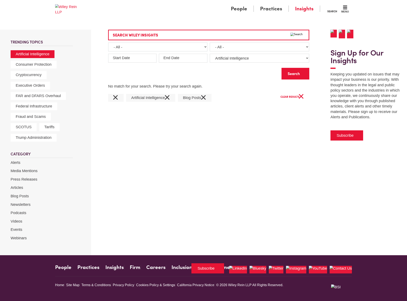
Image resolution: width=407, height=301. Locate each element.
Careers (156, 267)
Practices (271, 8)
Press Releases (24, 179)
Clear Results (292, 97)
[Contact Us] (341, 269)
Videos (16, 221)
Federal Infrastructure (34, 106)
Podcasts (18, 213)
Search (332, 11)
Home (59, 285)
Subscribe (345, 135)
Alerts (15, 162)
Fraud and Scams (31, 116)
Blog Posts (20, 196)
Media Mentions (24, 171)
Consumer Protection (34, 64)
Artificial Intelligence (32, 54)
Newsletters (21, 204)
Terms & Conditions (96, 285)
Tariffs (49, 127)
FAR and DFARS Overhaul (38, 96)
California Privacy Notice (195, 285)
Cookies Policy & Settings (155, 285)
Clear (271, 72)
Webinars (19, 238)
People (239, 8)
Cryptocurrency (29, 75)
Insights (304, 8)
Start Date (121, 58)
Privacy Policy (123, 285)
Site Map (72, 285)
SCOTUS (24, 127)
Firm (135, 267)
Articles (17, 187)
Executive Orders (30, 85)
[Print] (343, 34)
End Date (171, 58)
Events (16, 229)
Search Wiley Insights (135, 35)
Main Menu (190, 5)
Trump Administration (34, 137)
